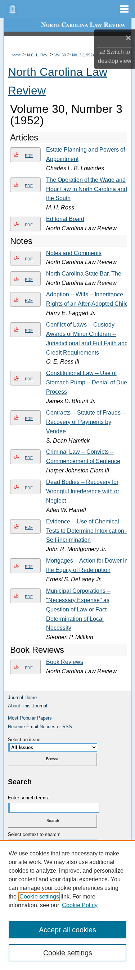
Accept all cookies (67, 930)
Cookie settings (39, 896)
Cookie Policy (80, 905)
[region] (67, 905)
